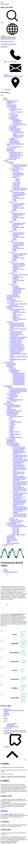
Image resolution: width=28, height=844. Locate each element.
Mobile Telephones (14, 142)
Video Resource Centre (12, 295)
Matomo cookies (9, 814)
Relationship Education (15, 437)
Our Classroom (17, 175)
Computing (12, 420)
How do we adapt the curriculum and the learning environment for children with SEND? (20, 478)
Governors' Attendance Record (17, 534)
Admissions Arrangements (13, 406)
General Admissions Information (18, 388)
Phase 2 (18, 180)
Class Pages (10, 162)
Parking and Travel (14, 141)
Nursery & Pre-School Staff (20, 164)
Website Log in (7, 728)
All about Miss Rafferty (19, 203)
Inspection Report (11, 409)
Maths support (16, 317)
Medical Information (15, 130)
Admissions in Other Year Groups (18, 391)
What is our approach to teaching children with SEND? (19, 473)
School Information (11, 106)
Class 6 (12, 221)
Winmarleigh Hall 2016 (19, 376)
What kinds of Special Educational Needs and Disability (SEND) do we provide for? (19, 452)
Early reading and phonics (16, 416)
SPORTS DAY (14, 305)
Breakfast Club (16, 121)
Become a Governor (12, 401)
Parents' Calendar (11, 363)
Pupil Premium (10, 441)
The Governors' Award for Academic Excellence (16, 332)
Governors (6, 713)
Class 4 (12, 202)
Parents (5, 99)
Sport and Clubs (11, 302)
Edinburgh (12, 367)
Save (14, 842)
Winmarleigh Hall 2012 (19, 381)
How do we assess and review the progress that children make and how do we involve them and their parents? (19, 467)
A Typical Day (16, 167)
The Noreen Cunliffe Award (17, 324)
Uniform (12, 113)
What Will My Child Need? (20, 166)
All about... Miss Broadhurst (20, 253)
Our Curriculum (14, 116)
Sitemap (6, 718)
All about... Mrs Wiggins (19, 264)
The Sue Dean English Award (17, 347)
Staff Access (7, 709)
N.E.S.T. (12, 284)
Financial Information (12, 540)
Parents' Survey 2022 (15, 153)
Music (11, 430)
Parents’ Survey (11, 150)
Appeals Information (15, 392)
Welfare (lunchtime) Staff (16, 399)
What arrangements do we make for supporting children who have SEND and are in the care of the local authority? (20, 509)
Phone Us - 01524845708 (10, 61)
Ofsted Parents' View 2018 (16, 155)
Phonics (15, 177)
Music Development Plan (13, 543)
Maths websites (17, 182)
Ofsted (5, 716)
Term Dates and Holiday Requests (15, 144)
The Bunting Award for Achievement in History (16, 342)
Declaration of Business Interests (18, 526)
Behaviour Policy (11, 438)
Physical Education (14, 431)
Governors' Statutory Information (15, 524)
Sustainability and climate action (15, 306)
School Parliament (11, 299)
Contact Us (9, 103)
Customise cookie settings (19, 776)
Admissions (13, 107)
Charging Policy (11, 536)
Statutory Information (9, 404)
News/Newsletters (11, 365)
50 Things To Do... (17, 315)
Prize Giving (10, 321)
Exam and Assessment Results (14, 410)
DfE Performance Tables (13, 412)
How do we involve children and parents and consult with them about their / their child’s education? (20, 461)
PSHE (11, 433)
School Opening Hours (12, 413)
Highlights (15, 196)
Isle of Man (13, 369)
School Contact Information (13, 405)
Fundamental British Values (13, 296)
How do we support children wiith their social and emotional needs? (20, 494)
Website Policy (10, 725)
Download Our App (9, 544)
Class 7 (12, 231)
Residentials (10, 366)
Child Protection (11, 102)
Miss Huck (15, 170)
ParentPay (12, 138)
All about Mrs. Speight (18, 192)
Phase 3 (18, 181)
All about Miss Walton (18, 244)
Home (5, 98)
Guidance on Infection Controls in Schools (18, 136)
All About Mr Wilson (18, 242)
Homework (9, 308)
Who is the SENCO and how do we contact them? (19, 447)
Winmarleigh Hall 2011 (18, 383)
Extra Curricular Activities (19, 124)
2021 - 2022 (16, 531)
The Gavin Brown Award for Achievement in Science (17, 339)
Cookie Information (11, 723)
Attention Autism (17, 289)
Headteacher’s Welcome (13, 100)
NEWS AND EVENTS (16, 146)
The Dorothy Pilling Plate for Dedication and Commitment (17, 349)
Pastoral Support (14, 125)
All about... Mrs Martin (18, 263)
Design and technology (15, 422)
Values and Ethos (11, 537)
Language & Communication (20, 188)
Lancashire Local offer (15, 522)
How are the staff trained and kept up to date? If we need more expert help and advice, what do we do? (20, 484)
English (15, 201)
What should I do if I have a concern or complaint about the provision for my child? (20, 515)
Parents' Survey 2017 (15, 156)
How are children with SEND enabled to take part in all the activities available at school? (20, 489)
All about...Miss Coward (19, 213)
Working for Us (11, 398)
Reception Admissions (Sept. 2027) (18, 390)
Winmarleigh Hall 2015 (19, 377)
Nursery (12, 163)
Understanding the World (19, 189)
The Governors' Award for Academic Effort (16, 335)
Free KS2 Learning (11, 159)
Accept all (9, 776)
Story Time (9, 298)
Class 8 (12, 241)
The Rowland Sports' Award (17, 344)
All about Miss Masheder (19, 194)
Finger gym (16, 184)
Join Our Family (8, 385)
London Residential (15, 370)
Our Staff (12, 110)
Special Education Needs (13, 444)
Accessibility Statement (12, 726)
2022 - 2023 (16, 530)
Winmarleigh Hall (14, 372)
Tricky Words (16, 185)
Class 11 (12, 273)
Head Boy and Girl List (16, 301)
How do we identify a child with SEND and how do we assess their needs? (20, 457)
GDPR (8, 541)
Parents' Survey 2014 (15, 157)
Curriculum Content (12, 415)
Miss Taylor (16, 171)
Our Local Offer (14, 519)
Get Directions (7, 89)
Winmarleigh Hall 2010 (19, 384)
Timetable (15, 285)
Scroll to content (5, 4)
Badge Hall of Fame (18, 195)
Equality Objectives (11, 523)
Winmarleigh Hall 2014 (19, 378)
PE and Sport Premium (12, 442)
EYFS (11, 417)
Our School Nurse (17, 131)
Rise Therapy (16, 287)
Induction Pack (13, 397)
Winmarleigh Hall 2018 (19, 373)
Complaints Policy (11, 440)
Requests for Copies (12, 538)
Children (6, 160)
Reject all (3, 776)
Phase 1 (18, 178)
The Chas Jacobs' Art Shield (17, 323)
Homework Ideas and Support (17, 309)
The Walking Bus (17, 120)
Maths (14, 199)
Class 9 (12, 252)
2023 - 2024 (16, 529)
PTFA (8, 145)
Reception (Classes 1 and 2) (17, 169)
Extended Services (14, 118)
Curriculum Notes (17, 292)
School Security (14, 139)
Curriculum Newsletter (18, 174)
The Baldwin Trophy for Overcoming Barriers (16, 351)
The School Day (14, 114)
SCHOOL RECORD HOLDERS (18, 303)
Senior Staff (7, 714)
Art (11, 419)
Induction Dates (14, 395)
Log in (5, 545)
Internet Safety (10, 149)
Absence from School (15, 128)
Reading (15, 316)
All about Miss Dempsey (19, 223)
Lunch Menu (13, 117)
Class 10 (12, 262)
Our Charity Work (11, 148)
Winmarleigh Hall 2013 (19, 380)
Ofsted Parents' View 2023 (16, 152)
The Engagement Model (19, 288)
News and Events (8, 362)
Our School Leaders (18, 112)
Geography (12, 424)
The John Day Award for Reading (18, 337)
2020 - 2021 (16, 533)
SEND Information (14, 445)
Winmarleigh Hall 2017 (19, 374)
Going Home (13, 127)
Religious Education (15, 434)
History (12, 426)
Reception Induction (12, 394)
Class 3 (12, 191)
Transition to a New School (16, 520)
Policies (12, 518)
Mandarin (12, 427)
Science (12, 435)
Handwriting (16, 187)
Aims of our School (11, 105)
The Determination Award (16, 345)
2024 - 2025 (16, 527)
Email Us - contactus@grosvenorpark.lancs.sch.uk (13, 75)
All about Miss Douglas (19, 232)
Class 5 (12, 212)
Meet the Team (16, 291)
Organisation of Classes (16, 109)
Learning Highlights (18, 173)
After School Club (17, 123)
